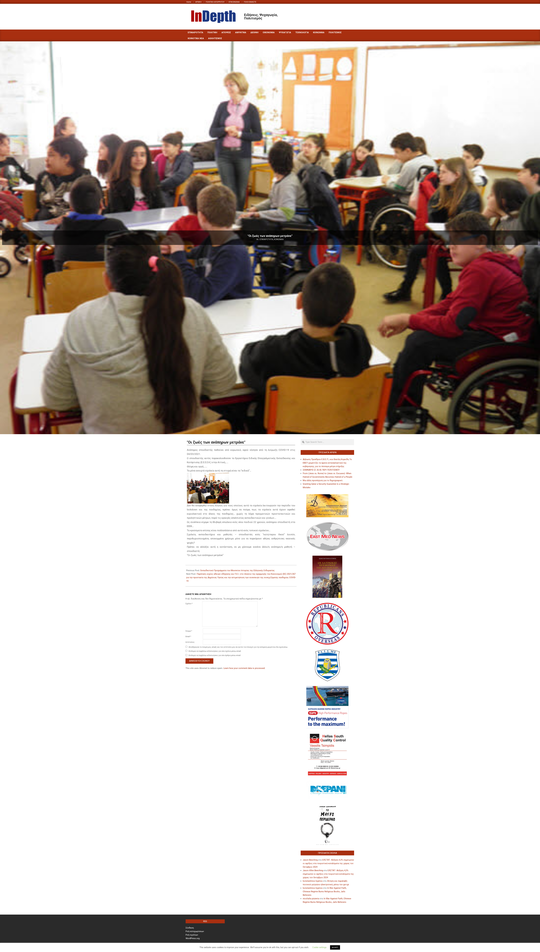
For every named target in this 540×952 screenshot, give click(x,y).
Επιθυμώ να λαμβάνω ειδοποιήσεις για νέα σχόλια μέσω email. (215, 651)
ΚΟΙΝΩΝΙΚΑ (279, 239)
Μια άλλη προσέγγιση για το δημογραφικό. (323, 480)
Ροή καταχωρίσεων (195, 931)
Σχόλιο (189, 604)
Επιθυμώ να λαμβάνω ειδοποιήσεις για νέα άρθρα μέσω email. (215, 655)
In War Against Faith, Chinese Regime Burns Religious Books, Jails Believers (324, 891)
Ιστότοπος (189, 642)
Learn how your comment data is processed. (244, 668)
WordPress (289, 947)
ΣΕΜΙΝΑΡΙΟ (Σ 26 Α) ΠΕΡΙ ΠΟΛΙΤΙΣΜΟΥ (321, 470)
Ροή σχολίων (192, 935)
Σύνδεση (190, 928)
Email (188, 636)
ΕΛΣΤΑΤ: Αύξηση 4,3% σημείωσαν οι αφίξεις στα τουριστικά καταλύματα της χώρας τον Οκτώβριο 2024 (328, 863)
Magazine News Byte (267, 947)
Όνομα (188, 631)
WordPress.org (193, 938)
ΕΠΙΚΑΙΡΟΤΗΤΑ (266, 239)
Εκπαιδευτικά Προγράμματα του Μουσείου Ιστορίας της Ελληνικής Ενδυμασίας (237, 570)
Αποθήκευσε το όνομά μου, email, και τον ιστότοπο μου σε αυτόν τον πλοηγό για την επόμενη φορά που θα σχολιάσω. (238, 647)
